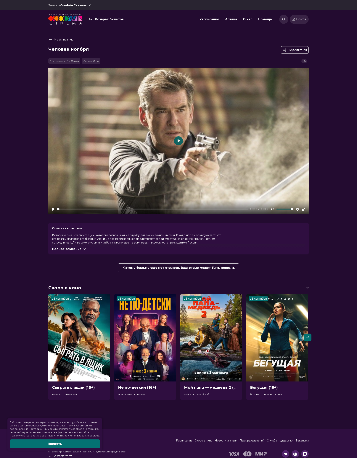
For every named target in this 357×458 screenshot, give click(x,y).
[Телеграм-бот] (295, 454)
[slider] (153, 209)
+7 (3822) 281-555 (63, 456)
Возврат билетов (109, 19)
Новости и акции (226, 440)
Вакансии (302, 440)
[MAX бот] (305, 454)
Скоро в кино (204, 440)
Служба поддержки (280, 440)
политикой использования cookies (77, 435)
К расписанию (63, 39)
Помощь (265, 19)
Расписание (209, 19)
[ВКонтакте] (285, 454)
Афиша (231, 19)
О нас (247, 19)
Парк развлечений (252, 440)
